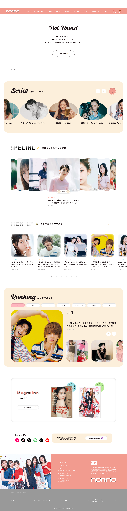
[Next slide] (104, 91)
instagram (17, 440)
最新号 (43, 11)
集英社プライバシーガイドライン (67, 470)
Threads (41, 440)
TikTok (23, 440)
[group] (37, 336)
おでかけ (94, 11)
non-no (103, 480)
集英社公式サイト (63, 478)
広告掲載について (63, 473)
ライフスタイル (85, 11)
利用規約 (60, 468)
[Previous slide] (59, 191)
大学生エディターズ (70, 11)
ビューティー (59, 11)
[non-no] (12, 11)
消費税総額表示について (65, 476)
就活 (78, 11)
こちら (105, 473)
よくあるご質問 (62, 465)
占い (106, 11)
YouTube (47, 440)
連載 (38, 11)
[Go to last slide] (98, 91)
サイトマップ (62, 463)
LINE (35, 440)
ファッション (50, 11)
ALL (18, 305)
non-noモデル (31, 11)
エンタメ (100, 11)
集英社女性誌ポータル (64, 481)
